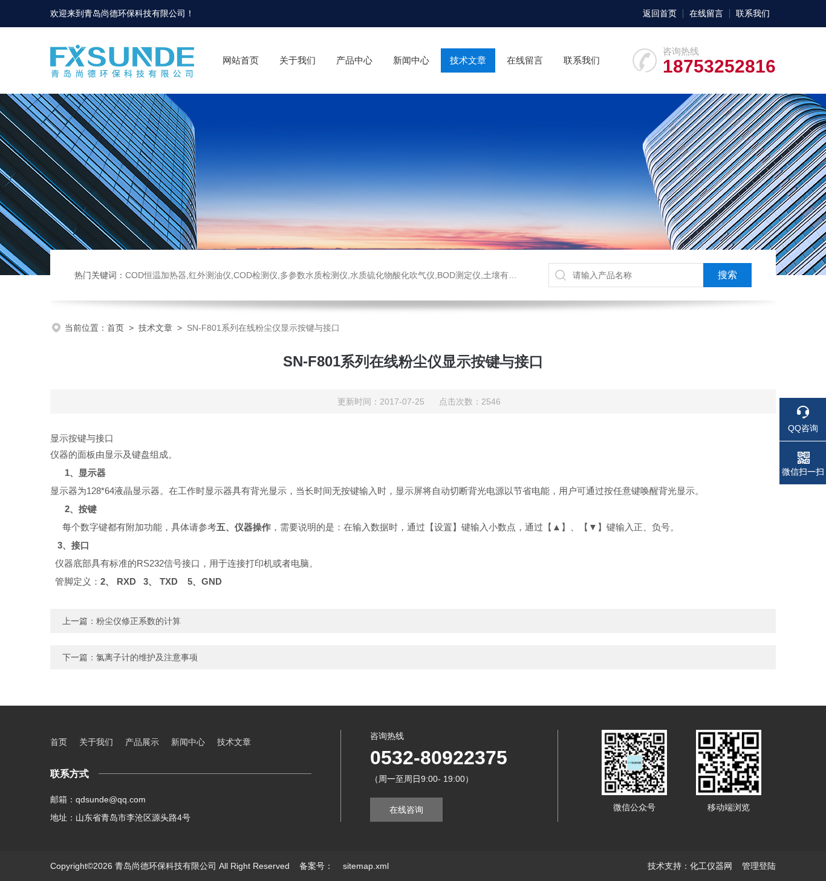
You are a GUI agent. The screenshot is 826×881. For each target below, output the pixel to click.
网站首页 (241, 60)
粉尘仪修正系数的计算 (138, 621)
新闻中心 (411, 60)
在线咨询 (406, 809)
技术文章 (468, 60)
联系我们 (753, 13)
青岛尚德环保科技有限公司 (135, 13)
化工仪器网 (711, 866)
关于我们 (297, 60)
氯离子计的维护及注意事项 (147, 657)
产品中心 (354, 60)
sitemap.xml (366, 866)
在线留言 (706, 13)
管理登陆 (759, 866)
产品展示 (142, 742)
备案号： (316, 866)
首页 (115, 328)
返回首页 (660, 13)
